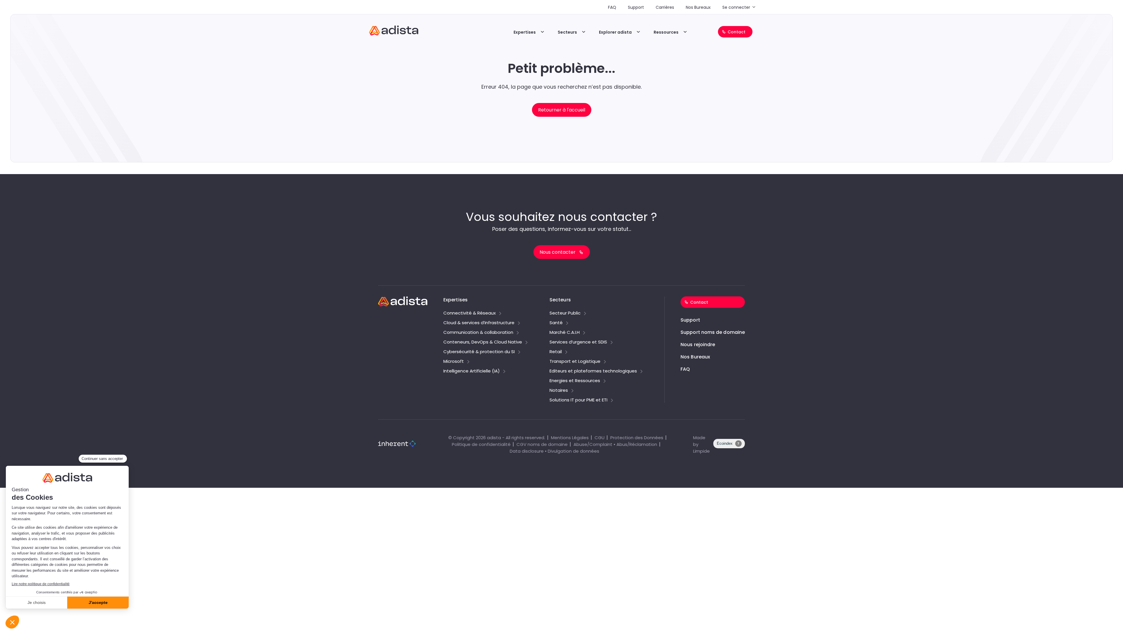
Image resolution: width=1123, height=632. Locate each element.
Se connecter (736, 7)
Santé (556, 323)
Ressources (666, 32)
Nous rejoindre (698, 344)
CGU (599, 437)
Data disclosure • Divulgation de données (554, 451)
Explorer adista (615, 32)
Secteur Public (565, 313)
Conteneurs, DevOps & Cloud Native (482, 342)
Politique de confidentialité (481, 444)
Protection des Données (636, 437)
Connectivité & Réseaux (469, 313)
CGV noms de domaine (542, 444)
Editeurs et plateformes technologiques (593, 371)
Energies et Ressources (575, 381)
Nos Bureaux (698, 7)
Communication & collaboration (478, 332)
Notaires (559, 390)
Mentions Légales (570, 437)
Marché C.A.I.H (565, 332)
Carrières (665, 7)
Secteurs (567, 32)
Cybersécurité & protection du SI (479, 352)
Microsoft (453, 361)
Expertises (525, 32)
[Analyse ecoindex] (729, 447)
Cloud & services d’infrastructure (478, 323)
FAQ (612, 7)
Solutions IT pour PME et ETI (578, 400)
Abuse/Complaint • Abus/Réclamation (615, 444)
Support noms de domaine (713, 332)
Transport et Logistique (575, 361)
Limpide (701, 451)
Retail (556, 352)
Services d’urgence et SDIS (578, 342)
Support (636, 7)
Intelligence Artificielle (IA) (471, 371)
